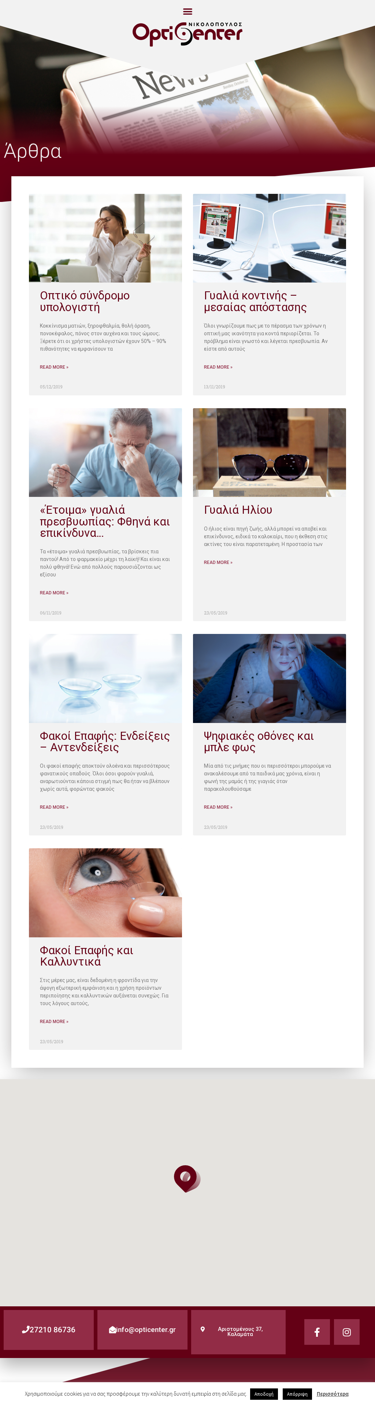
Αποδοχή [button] (264, 1394)
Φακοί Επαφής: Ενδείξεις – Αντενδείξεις (105, 741)
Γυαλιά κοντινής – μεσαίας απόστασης (255, 301)
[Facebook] (317, 1332)
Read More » (54, 367)
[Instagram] (347, 1332)
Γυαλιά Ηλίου (238, 510)
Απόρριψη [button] (297, 1394)
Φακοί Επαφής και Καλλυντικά (86, 956)
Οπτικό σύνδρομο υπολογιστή (85, 301)
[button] (187, 11)
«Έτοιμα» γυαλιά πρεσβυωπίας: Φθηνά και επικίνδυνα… (105, 521)
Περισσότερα (333, 1393)
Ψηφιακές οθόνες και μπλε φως (259, 741)
